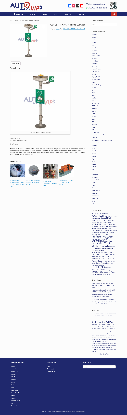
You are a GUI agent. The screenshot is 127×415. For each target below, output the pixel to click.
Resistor (94, 164)
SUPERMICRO (97, 272)
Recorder (94, 151)
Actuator (94, 34)
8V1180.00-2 (95, 318)
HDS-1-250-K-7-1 (96, 230)
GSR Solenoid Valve (98, 228)
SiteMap (49, 366)
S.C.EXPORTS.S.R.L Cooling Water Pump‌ (102, 343)
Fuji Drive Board (95, 226)
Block (93, 45)
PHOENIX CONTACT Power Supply (101, 258)
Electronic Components (98, 85)
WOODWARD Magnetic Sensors (107, 349)
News (55, 14)
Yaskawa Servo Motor (103, 274)
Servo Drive (95, 175)
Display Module (96, 77)
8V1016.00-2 (108, 314)
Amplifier (94, 40)
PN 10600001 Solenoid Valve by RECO (103, 299)
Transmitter (95, 198)
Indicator (94, 108)
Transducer (95, 193)
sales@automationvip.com (96, 4)
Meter (93, 119)
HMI (93, 101)
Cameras (94, 50)
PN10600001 (95, 339)
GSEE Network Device (111, 226)
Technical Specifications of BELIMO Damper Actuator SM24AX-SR (102, 295)
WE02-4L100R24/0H (104, 347)
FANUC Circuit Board (108, 224)
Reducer (94, 156)
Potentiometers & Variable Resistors (102, 140)
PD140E (94, 337)
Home (11, 20)
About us (32, 14)
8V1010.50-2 (101, 314)
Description (15, 63)
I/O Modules (95, 103)
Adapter (94, 37)
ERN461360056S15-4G (102, 329)
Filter (93, 93)
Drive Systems (96, 79)
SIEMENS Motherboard (110, 268)
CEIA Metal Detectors (107, 325)
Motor (93, 122)
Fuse (93, 95)
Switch (93, 185)
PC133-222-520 (111, 335)
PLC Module (95, 132)
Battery (94, 42)
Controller (94, 64)
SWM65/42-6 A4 (106, 272)
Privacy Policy (68, 14)
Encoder (94, 87)
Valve (93, 201)
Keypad (94, 116)
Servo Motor (95, 177)
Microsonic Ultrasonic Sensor (103, 248)
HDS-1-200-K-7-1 (109, 228)
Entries (50, 369)
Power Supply (96, 143)
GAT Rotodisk (112, 329)
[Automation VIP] (26, 5)
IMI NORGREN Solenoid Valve (102, 239)
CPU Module (95, 71)
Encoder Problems (102, 327)
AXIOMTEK (95, 220)
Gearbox (94, 98)
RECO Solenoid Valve (103, 339)
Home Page (19, 14)
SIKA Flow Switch (98, 269)
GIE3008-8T (102, 226)
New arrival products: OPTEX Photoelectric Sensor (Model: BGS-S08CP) (104, 303)
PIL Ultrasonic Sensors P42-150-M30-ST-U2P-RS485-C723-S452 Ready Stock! (103, 291)
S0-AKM (114, 343)
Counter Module (96, 69)
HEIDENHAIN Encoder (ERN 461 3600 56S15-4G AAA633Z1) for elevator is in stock (103, 285)
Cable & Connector (97, 48)
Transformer (95, 196)
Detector (94, 74)
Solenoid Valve (96, 180)
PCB (93, 130)
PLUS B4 (102, 337)
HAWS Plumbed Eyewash (77, 29)
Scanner (94, 167)
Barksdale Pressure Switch (103, 222)
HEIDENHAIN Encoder (109, 230)
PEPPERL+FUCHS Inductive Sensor (104, 255)
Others (16, 20)
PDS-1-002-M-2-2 (110, 253)
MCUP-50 (105, 331)
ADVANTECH (98, 215)
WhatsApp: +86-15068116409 (97, 8)
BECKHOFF (96, 224)
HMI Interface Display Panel (99, 232)
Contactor (94, 58)
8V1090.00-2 (109, 316)
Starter (93, 182)
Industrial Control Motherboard (102, 244)
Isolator (94, 114)
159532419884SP (109, 318)
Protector (94, 145)
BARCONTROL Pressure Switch (103, 221)
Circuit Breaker (96, 56)
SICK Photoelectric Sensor (103, 264)
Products (44, 14)
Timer (93, 188)
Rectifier (94, 153)
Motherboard (96, 253)
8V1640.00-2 (101, 318)
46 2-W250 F (105, 213)
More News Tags (104, 354)
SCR (93, 169)
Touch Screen (96, 190)
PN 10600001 (108, 337)
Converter (94, 66)
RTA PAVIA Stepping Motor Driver (100, 341)
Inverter (94, 111)
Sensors (94, 172)
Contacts (81, 14)
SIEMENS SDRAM (105, 345)
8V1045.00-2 (102, 316)
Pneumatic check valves (99, 135)
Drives (93, 82)
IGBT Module (95, 106)
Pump (93, 148)
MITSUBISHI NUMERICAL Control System (102, 251)
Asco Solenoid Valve (104, 218)
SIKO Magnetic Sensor (110, 270)
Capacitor (94, 53)
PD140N (98, 337)
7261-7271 (66, 29)
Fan (93, 90)
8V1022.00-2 (96, 316)
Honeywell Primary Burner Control (103, 233)
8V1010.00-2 (95, 314)
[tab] (16, 63)
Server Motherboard (103, 263)
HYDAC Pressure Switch (98, 239)
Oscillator (94, 124)
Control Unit (95, 61)
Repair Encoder (112, 339)
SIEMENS (98, 267)
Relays (94, 161)
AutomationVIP (101, 322)
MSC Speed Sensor (102, 335)
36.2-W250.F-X (96, 214)
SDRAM (93, 345)
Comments (51, 372)
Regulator (94, 159)
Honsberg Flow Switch (102, 236)
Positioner (94, 138)
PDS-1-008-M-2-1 (97, 255)
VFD (93, 204)
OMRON (102, 253)
